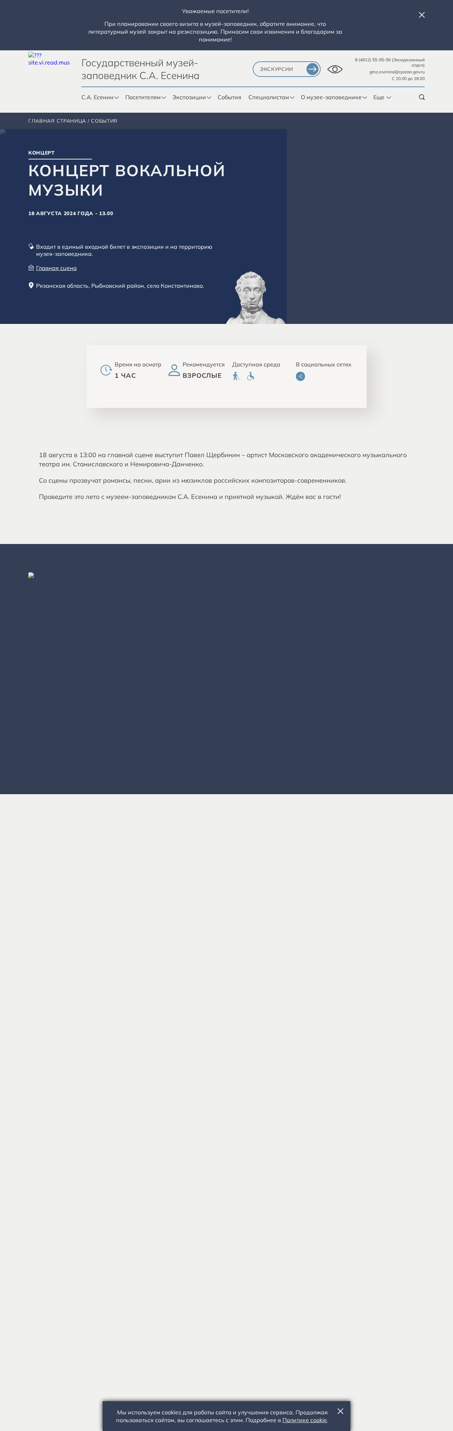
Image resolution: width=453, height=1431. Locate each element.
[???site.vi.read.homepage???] (49, 73)
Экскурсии (276, 69)
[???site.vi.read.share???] (300, 376)
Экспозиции (189, 97)
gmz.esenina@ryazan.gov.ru (397, 71)
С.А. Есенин (97, 97)
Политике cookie (304, 1420)
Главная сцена (56, 267)
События (229, 97)
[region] (226, 669)
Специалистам (268, 97)
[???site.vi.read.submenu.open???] (116, 97)
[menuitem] (236, 376)
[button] (422, 15)
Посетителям (143, 97)
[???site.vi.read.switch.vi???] (335, 69)
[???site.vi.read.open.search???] (422, 97)
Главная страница (57, 121)
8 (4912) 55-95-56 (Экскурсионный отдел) (390, 62)
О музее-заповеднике (331, 97)
